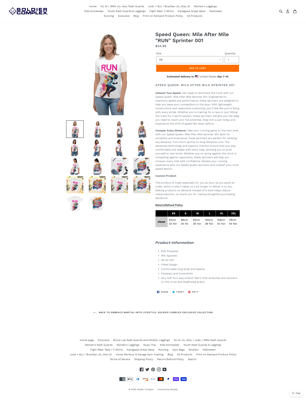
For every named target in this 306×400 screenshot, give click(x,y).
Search (192, 359)
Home (93, 6)
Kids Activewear (94, 11)
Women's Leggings (205, 6)
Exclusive (123, 15)
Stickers (194, 349)
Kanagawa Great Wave (191, 11)
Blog (136, 15)
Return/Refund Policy (169, 205)
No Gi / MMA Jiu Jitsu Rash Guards (122, 6)
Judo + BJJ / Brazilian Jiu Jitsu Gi (169, 6)
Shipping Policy (143, 359)
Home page (87, 340)
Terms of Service (120, 359)
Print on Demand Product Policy (163, 15)
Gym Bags (178, 349)
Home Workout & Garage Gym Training (140, 354)
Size (158, 53)
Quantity (230, 53)
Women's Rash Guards (99, 344)
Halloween (209, 349)
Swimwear (215, 11)
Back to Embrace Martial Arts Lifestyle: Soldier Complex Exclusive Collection (155, 312)
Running (109, 15)
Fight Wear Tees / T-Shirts (106, 349)
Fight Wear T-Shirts (161, 11)
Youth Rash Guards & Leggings (127, 11)
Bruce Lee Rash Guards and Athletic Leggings (141, 340)
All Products (194, 15)
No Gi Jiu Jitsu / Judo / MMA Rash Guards (200, 340)
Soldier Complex (145, 389)
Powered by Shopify (168, 389)
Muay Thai (149, 344)
